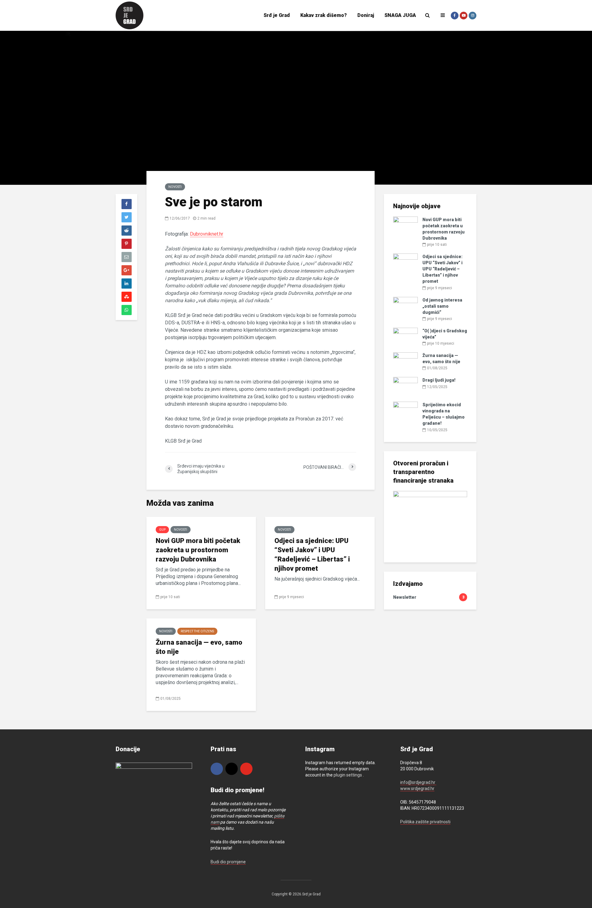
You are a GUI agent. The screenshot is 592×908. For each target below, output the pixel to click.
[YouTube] (246, 769)
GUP (162, 529)
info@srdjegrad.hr (418, 782)
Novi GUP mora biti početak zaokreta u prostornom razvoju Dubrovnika (198, 550)
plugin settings (348, 774)
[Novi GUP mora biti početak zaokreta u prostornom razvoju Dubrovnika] (405, 225)
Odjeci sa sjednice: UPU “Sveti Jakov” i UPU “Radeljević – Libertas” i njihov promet (312, 554)
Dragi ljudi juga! (438, 380)
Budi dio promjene (228, 861)
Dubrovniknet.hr (206, 234)
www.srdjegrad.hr (417, 788)
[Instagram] (231, 769)
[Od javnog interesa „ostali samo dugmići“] (405, 305)
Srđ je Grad (277, 15)
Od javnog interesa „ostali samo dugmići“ (442, 306)
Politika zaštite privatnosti (425, 821)
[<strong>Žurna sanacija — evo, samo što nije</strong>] (405, 361)
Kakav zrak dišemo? (323, 15)
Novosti (175, 186)
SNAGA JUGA (400, 15)
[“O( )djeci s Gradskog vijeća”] (405, 336)
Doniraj (365, 15)
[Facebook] (217, 769)
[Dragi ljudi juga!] (405, 385)
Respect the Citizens (197, 631)
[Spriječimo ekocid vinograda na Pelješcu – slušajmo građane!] (405, 410)
